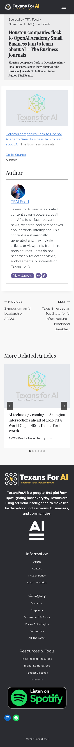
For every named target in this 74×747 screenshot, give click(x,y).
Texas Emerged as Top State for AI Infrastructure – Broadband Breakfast (56, 315)
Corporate (37, 610)
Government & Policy (37, 617)
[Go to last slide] (10, 406)
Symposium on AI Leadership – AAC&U (17, 310)
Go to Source (16, 155)
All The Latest (37, 638)
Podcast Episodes (37, 672)
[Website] (44, 275)
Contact (37, 568)
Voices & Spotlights (37, 624)
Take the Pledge (37, 582)
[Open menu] (63, 7)
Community (37, 631)
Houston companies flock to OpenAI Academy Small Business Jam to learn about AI (35, 139)
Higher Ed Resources (37, 665)
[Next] (64, 406)
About (37, 561)
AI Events (44, 24)
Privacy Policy (37, 575)
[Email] (38, 275)
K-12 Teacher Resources (37, 659)
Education (37, 603)
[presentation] (37, 386)
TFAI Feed (32, 19)
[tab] (30, 451)
